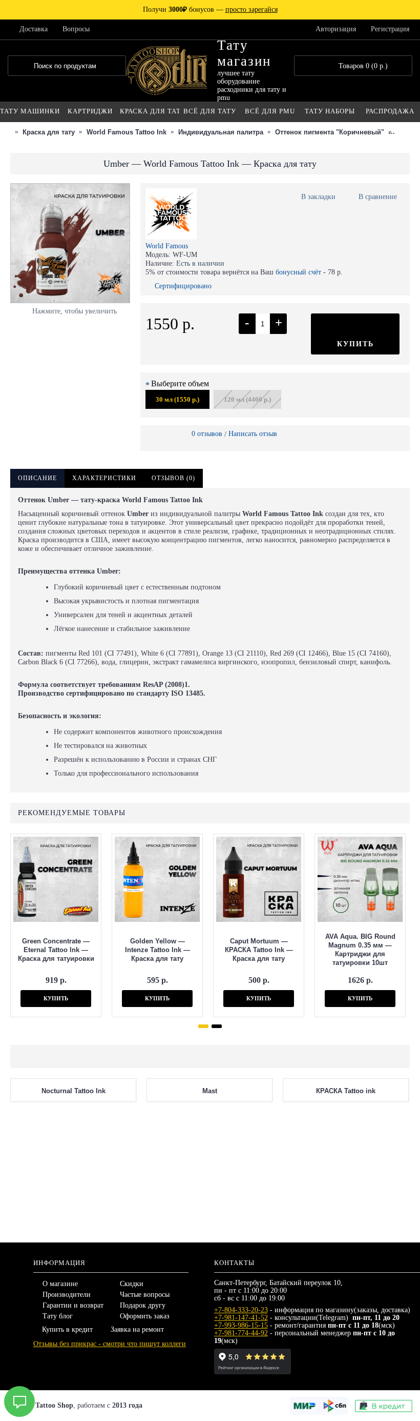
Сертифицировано (183, 286)
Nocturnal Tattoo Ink (73, 1211)
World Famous (166, 246)
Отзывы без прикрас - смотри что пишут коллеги (109, 1344)
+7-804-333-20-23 (241, 1310)
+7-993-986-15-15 (241, 1325)
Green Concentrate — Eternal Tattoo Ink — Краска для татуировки (56, 949)
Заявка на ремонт (137, 1329)
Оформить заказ (145, 1316)
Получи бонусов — (210, 9)
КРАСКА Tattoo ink (345, 1211)
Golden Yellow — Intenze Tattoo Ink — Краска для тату (157, 949)
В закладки (318, 197)
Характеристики (104, 478)
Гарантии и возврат (73, 1305)
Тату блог (58, 1316)
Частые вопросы (145, 1294)
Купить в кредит (67, 1329)
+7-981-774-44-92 (241, 1333)
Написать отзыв (252, 434)
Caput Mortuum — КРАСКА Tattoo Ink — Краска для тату (259, 949)
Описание (37, 478)
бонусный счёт (298, 272)
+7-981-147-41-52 (241, 1317)
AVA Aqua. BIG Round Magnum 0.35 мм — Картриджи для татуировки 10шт (360, 949)
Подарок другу (142, 1305)
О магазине (60, 1284)
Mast (209, 1211)
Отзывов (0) (173, 478)
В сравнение (378, 197)
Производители (67, 1294)
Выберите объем (180, 383)
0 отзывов (207, 434)
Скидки (131, 1284)
